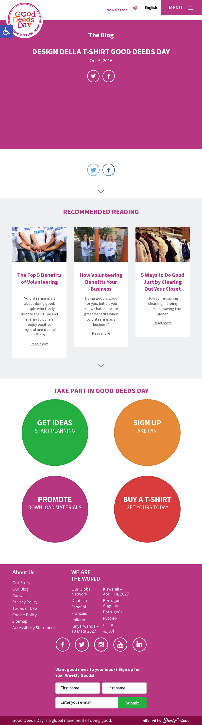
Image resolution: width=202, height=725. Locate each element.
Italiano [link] (78, 619)
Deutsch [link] (79, 600)
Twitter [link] (93, 76)
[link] (6, 31)
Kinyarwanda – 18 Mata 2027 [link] (85, 628)
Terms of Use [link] (24, 608)
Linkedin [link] (140, 644)
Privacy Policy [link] (24, 602)
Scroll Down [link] (101, 192)
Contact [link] (19, 595)
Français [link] (79, 613)
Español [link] (78, 607)
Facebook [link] (108, 76)
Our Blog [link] (20, 589)
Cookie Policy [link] (24, 614)
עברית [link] (108, 624)
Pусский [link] (110, 618)
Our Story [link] (21, 582)
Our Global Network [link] (81, 591)
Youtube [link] (120, 644)
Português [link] (112, 612)
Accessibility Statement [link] (33, 627)
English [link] (151, 7)
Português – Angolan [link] (114, 603)
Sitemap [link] (20, 621)
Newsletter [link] (116, 9)
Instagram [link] (101, 644)
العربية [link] (108, 631)
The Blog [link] (101, 35)
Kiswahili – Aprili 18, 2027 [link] (116, 591)
